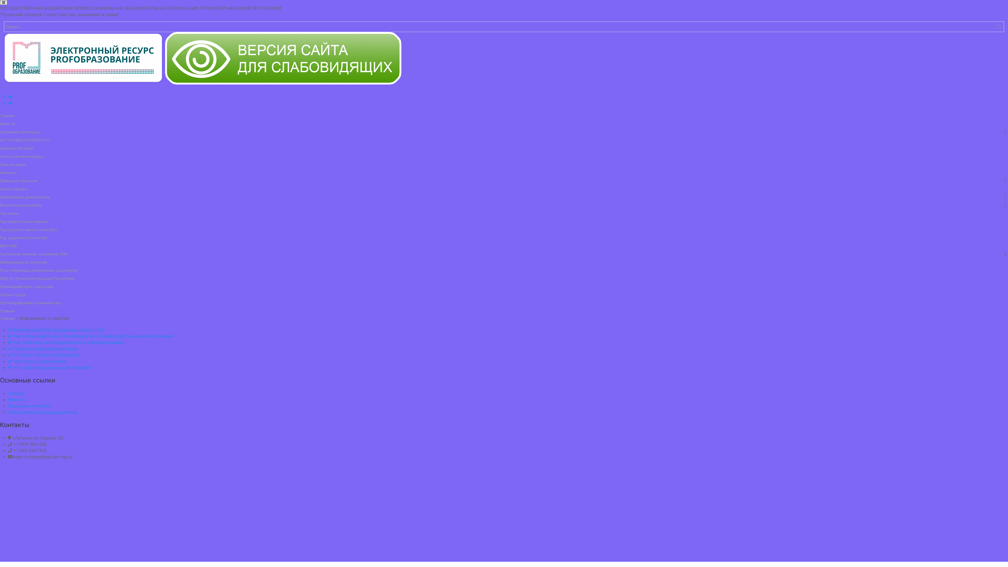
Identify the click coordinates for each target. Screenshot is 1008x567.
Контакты (8, 172)
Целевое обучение (16, 148)
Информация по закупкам (23, 262)
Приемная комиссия (18, 180)
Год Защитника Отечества (23, 237)
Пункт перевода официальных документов (38, 270)
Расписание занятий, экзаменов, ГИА (33, 254)
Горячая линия (13, 164)
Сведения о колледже (20, 132)
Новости (7, 124)
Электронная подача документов (42, 412)
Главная (7, 115)
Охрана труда (12, 294)
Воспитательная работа (21, 205)
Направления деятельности (25, 197)
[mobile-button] (3, 2)
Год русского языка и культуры (28, 229)
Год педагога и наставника (24, 221)
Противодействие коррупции (26, 286)
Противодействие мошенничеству (30, 303)
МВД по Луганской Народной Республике (37, 278)
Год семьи (9, 213)
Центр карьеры (14, 189)
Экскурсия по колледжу (22, 156)
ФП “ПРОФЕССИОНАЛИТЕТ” (25, 140)
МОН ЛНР (8, 246)
